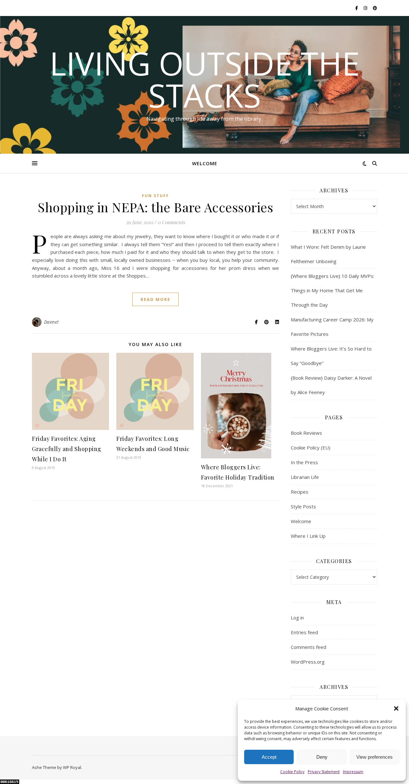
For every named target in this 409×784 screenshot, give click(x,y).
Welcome (204, 163)
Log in (297, 617)
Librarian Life (305, 477)
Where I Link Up (308, 536)
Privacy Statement (324, 771)
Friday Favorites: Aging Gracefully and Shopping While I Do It (66, 449)
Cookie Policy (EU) (310, 447)
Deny (322, 757)
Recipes (299, 492)
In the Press (304, 462)
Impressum (353, 771)
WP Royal (72, 767)
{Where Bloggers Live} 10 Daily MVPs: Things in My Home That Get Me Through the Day (332, 290)
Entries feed (304, 632)
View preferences (374, 757)
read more (155, 299)
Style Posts (303, 506)
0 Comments (171, 222)
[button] (396, 708)
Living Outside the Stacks (205, 79)
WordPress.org (308, 662)
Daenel (51, 322)
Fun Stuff (155, 195)
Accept (269, 757)
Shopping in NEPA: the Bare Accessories (155, 206)
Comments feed (308, 647)
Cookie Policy (292, 771)
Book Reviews (306, 433)
